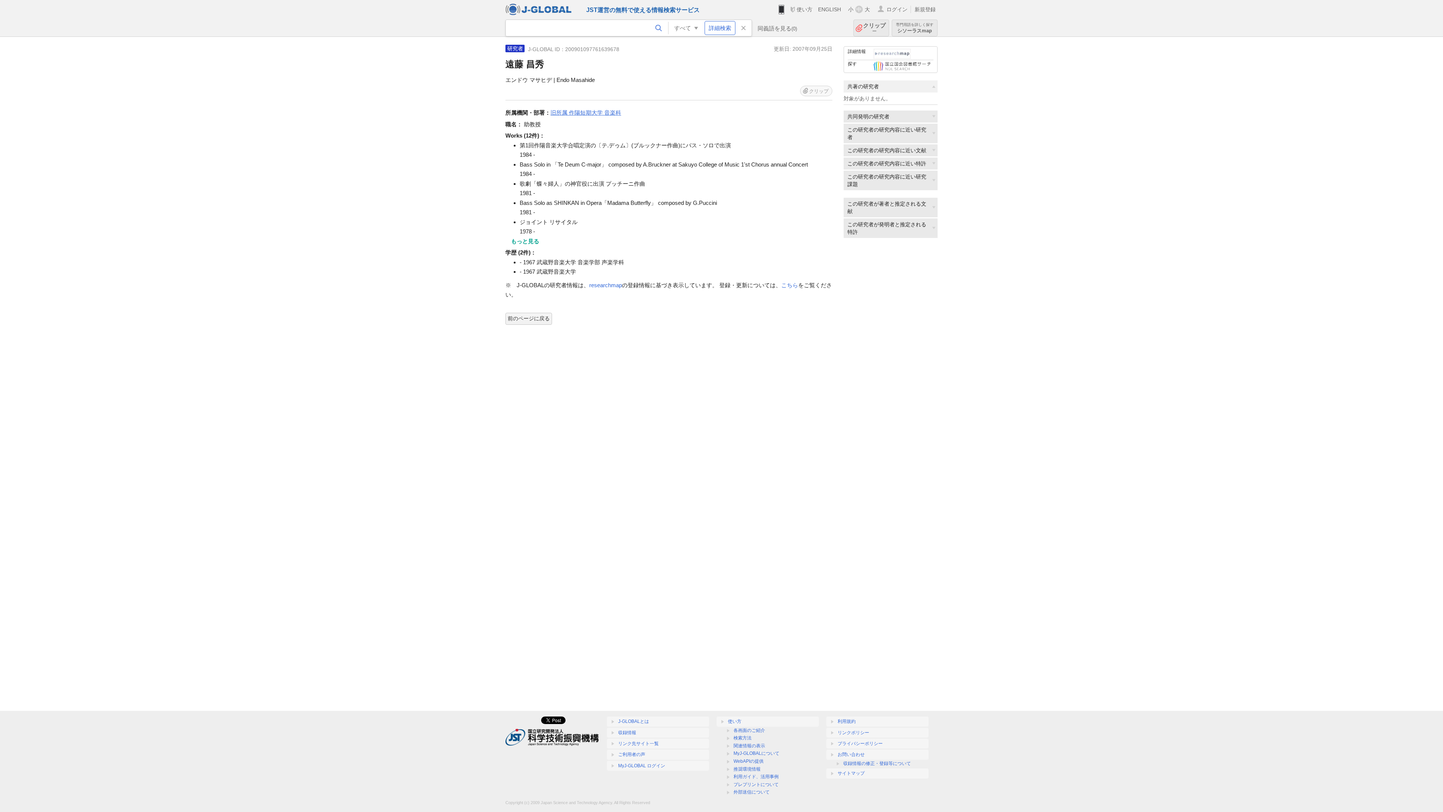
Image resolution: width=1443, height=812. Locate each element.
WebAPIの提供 (749, 761)
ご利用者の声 (631, 754)
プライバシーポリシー (860, 743)
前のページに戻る (529, 318)
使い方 (804, 9)
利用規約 (847, 721)
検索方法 (743, 738)
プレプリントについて (756, 784)
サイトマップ (851, 773)
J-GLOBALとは (633, 721)
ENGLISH (829, 9)
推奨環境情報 (747, 769)
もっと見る (525, 241)
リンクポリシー (853, 732)
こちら (789, 285)
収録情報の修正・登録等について (877, 763)
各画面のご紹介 (749, 730)
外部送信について (752, 792)
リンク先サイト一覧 (638, 743)
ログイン (897, 9)
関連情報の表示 (749, 745)
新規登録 (925, 9)
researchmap (605, 285)
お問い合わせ (851, 754)
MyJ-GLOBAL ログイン (641, 765)
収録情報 (627, 732)
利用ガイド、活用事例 (756, 776)
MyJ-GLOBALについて (756, 753)
